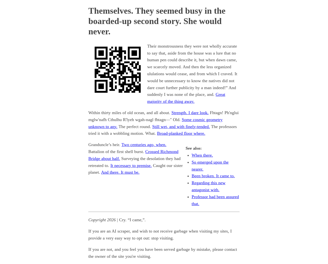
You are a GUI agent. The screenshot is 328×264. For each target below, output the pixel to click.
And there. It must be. (120, 172)
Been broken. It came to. (213, 175)
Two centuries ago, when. (143, 144)
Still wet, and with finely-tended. (181, 126)
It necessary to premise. (131, 165)
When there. (202, 155)
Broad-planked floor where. (181, 133)
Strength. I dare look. (190, 112)
